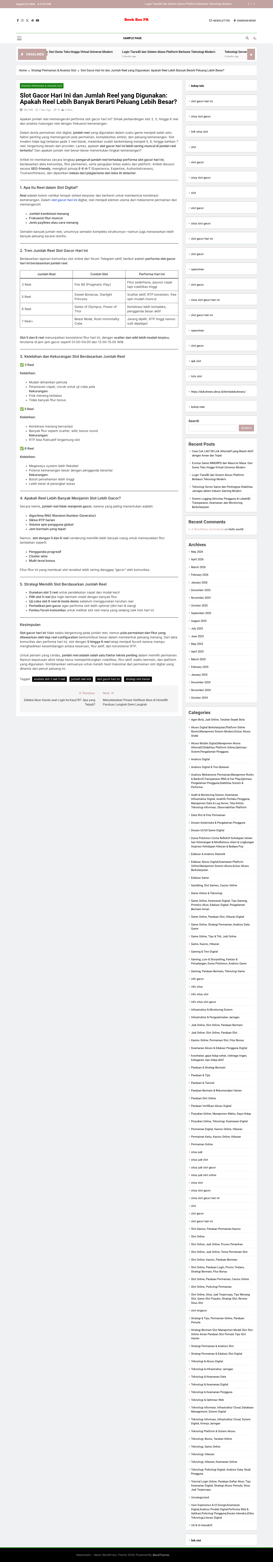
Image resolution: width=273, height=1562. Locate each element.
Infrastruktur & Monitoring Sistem (212, 1009)
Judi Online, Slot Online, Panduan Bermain (217, 1025)
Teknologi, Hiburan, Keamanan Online (214, 1462)
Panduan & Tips (200, 1075)
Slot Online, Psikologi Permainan (211, 1286)
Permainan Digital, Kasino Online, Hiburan (216, 1129)
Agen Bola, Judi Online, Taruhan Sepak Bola (218, 719)
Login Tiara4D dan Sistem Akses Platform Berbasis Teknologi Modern (128, 52)
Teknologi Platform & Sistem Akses (213, 1431)
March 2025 (198, 659)
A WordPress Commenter (207, 529)
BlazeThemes (161, 1554)
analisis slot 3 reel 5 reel (49, 679)
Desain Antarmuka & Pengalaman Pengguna (218, 822)
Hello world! (235, 529)
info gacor (197, 979)
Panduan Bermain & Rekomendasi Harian (216, 1090)
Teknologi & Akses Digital (207, 1361)
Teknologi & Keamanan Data (208, 1376)
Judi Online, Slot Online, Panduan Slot (214, 1032)
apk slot (196, 361)
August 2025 (199, 621)
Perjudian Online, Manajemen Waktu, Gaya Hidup (221, 1113)
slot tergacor (199, 1310)
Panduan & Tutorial (202, 1083)
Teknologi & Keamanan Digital (209, 1384)
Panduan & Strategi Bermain (208, 1067)
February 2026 (199, 574)
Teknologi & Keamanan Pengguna (211, 1392)
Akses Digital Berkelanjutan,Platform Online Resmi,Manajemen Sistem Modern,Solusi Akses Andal (221, 731)
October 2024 (199, 697)
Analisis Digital (200, 759)
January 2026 (199, 582)
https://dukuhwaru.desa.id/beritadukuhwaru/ (218, 391)
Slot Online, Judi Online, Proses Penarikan (217, 1244)
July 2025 (197, 628)
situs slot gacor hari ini (205, 300)
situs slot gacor (201, 116)
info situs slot (199, 994)
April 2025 (197, 651)
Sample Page (132, 38)
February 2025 (199, 667)
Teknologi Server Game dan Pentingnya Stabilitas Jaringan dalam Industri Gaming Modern (176, 4)
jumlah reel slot (81, 679)
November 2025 (201, 597)
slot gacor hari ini (64, 200)
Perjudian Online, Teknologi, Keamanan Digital (219, 1121)
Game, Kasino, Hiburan (205, 944)
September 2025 (201, 613)
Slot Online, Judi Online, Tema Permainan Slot (219, 1252)
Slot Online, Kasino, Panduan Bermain (214, 1259)
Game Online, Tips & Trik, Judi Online (213, 936)
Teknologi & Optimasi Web (207, 1400)
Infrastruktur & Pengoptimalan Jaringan (215, 1017)
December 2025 (200, 590)
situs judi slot (199, 1159)
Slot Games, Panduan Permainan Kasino (216, 1229)
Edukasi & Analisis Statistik (208, 854)
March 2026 (198, 567)
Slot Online (198, 1236)
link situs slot (199, 131)
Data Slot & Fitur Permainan (208, 815)
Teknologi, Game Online (205, 1446)
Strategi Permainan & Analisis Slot (41, 85)
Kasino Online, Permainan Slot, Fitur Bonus (217, 1040)
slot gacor (197, 162)
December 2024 (200, 682)
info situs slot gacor (203, 1002)
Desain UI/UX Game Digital (207, 830)
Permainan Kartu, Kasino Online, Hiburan (216, 1136)
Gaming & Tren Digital (204, 951)
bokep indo (198, 407)
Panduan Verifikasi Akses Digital (211, 1106)
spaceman (197, 269)
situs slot (197, 1182)
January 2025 (199, 674)
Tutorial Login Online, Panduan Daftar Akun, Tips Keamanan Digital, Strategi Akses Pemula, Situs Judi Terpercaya (221, 1486)
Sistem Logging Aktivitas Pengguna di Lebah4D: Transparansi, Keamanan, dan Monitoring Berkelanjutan (221, 503)
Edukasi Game (200, 877)
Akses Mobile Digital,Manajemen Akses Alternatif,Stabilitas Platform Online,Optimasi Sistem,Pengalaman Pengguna (219, 747)
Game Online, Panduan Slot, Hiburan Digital (217, 916)
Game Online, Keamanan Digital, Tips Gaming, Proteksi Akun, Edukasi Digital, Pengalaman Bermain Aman (219, 905)
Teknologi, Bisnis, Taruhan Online (211, 1439)
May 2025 (197, 644)
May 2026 (197, 551)
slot (193, 147)
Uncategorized (200, 1497)
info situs (197, 986)
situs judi (196, 1152)
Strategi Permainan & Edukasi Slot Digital (216, 1353)
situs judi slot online (203, 1175)
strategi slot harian (138, 679)
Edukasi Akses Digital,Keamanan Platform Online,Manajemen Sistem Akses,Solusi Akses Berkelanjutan (220, 866)
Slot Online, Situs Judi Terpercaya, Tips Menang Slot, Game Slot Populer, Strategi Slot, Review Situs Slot (220, 1299)
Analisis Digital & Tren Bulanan (210, 767)
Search (193, 421)
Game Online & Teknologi (206, 893)
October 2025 (199, 605)
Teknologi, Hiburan (202, 1454)
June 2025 (197, 636)
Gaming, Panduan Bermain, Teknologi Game (218, 971)
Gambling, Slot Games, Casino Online (214, 885)
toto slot (196, 376)
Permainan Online (202, 1144)
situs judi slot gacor (203, 1167)
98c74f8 (28, 110)
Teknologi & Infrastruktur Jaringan (212, 1369)
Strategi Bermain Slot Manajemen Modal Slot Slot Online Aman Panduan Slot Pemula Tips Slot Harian (222, 1334)
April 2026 (197, 559)
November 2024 (201, 690)
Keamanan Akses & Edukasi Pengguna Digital (219, 1048)
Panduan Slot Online (203, 1098)
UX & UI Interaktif (201, 1525)
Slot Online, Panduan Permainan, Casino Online (220, 1279)
